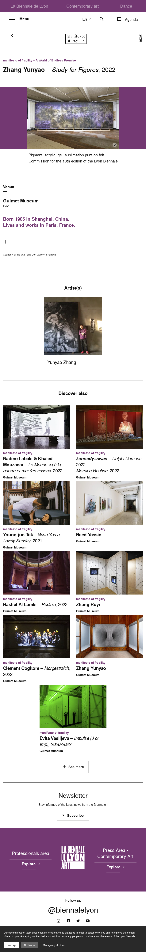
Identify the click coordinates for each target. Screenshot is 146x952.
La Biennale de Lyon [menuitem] (29, 6)
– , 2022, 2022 (109, 464)
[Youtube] (88, 921)
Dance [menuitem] (126, 6)
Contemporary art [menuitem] (82, 6)
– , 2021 (31, 538)
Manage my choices (53, 945)
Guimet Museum (21, 200)
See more (76, 766)
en (84, 19)
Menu (24, 19)
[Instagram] (59, 921)
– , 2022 (32, 464)
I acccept (11, 945)
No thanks (29, 945)
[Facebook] (68, 921)
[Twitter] (78, 921)
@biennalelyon (73, 909)
